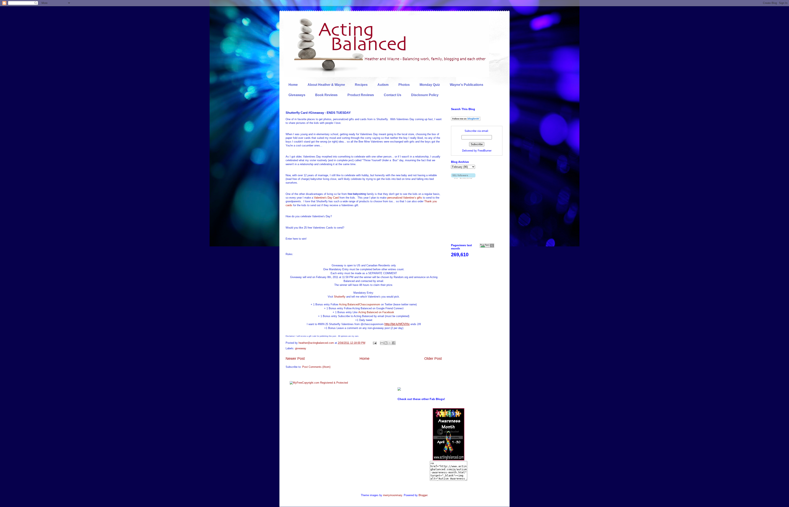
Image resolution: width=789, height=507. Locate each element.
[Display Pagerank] (487, 246)
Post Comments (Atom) (316, 366)
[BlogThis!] (386, 343)
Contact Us (392, 95)
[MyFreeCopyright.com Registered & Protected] (319, 382)
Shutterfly (339, 296)
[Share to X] (390, 343)
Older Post (433, 358)
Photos (404, 84)
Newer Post (295, 358)
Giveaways (296, 95)
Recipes (361, 84)
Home (293, 84)
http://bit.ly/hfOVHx (397, 324)
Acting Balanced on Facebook (376, 312)
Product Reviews (360, 95)
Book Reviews (326, 95)
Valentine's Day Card (326, 197)
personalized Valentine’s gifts (404, 197)
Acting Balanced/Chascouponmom (359, 304)
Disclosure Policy (424, 95)
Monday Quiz (430, 84)
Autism (383, 84)
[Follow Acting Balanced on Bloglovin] (466, 119)
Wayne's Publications (466, 84)
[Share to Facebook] (394, 343)
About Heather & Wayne (326, 84)
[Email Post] (374, 342)
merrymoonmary (392, 495)
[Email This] (382, 343)
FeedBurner (484, 150)
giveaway (300, 348)
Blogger (423, 495)
